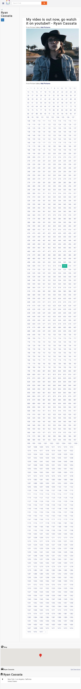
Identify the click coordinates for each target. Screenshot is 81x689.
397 (75, 222)
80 (54, 110)
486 (69, 255)
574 (59, 288)
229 (33, 164)
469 (33, 251)
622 (49, 306)
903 (54, 407)
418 (28, 233)
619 (33, 306)
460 (39, 248)
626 (69, 306)
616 (69, 302)
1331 (53, 592)
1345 (41, 599)
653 (54, 317)
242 (49, 168)
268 (28, 179)
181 (44, 146)
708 (28, 338)
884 (59, 400)
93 (58, 114)
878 (28, 400)
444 (59, 240)
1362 (47, 606)
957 (75, 425)
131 (44, 128)
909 (33, 411)
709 (33, 338)
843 (54, 385)
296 (69, 186)
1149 (65, 509)
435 (64, 237)
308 (28, 193)
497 (75, 259)
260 (39, 175)
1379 (53, 614)
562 (49, 284)
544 (59, 277)
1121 (41, 498)
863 (54, 393)
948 (28, 425)
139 (33, 132)
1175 (29, 523)
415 (64, 230)
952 (49, 425)
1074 (47, 476)
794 (59, 367)
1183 (29, 527)
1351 (29, 603)
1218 (47, 541)
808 (28, 374)
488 (28, 259)
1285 (65, 570)
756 (69, 353)
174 (59, 143)
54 (45, 103)
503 (54, 262)
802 (49, 371)
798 (28, 371)
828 (28, 382)
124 (59, 124)
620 (39, 306)
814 (59, 374)
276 (69, 179)
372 (49, 215)
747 (75, 349)
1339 (53, 596)
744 (59, 349)
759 (33, 356)
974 (59, 433)
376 (69, 215)
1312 (35, 585)
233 (54, 164)
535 (64, 273)
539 (33, 277)
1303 (29, 581)
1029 (65, 454)
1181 (65, 523)
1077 (65, 476)
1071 (29, 476)
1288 (35, 574)
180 (39, 146)
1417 (41, 632)
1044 (59, 462)
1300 (59, 577)
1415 (29, 632)
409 (33, 230)
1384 (35, 617)
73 (75, 106)
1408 (35, 628)
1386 (47, 617)
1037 (65, 458)
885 (64, 400)
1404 (59, 625)
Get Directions (75, 670)
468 (28, 251)
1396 (59, 621)
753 (54, 353)
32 (54, 95)
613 (54, 302)
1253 (65, 556)
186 (69, 146)
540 (39, 277)
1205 (65, 534)
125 (64, 124)
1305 (41, 581)
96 (71, 114)
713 (54, 338)
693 (54, 331)
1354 (47, 603)
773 (54, 360)
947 (75, 422)
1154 (47, 512)
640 (39, 313)
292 (49, 186)
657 (75, 317)
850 (39, 389)
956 (69, 425)
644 (59, 313)
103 (52, 117)
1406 (71, 625)
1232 (35, 548)
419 (33, 233)
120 (39, 124)
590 (39, 295)
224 (59, 161)
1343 (29, 599)
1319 (29, 588)
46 (62, 99)
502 (49, 262)
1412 (59, 628)
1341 (65, 596)
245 (64, 168)
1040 (35, 462)
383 (54, 219)
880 (39, 400)
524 (59, 269)
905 (64, 407)
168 (28, 143)
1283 (53, 570)
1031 (29, 458)
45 (58, 99)
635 (64, 309)
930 (39, 418)
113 (54, 121)
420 (39, 233)
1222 (71, 541)
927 (75, 414)
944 (59, 422)
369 (33, 215)
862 (49, 393)
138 (28, 132)
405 (64, 226)
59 (66, 103)
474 (59, 251)
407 (75, 226)
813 (54, 374)
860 (39, 393)
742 (49, 349)
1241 (41, 552)
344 (59, 204)
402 (49, 226)
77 (41, 110)
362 (49, 211)
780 (39, 364)
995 (64, 440)
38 (28, 99)
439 (33, 240)
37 (75, 95)
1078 (71, 476)
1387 (53, 617)
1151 (29, 512)
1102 (71, 487)
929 (33, 418)
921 (44, 414)
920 (39, 414)
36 (71, 95)
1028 (59, 454)
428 (28, 237)
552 (49, 280)
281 (44, 183)
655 (64, 317)
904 (59, 407)
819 (33, 378)
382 (49, 219)
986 (69, 436)
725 (64, 342)
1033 (41, 458)
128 (28, 128)
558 (28, 284)
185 (64, 146)
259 (33, 175)
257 (75, 172)
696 (69, 331)
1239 (29, 552)
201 (44, 153)
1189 (65, 527)
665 (64, 320)
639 (33, 313)
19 (49, 92)
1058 (47, 469)
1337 (41, 596)
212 (49, 157)
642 (49, 313)
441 (44, 240)
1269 (65, 563)
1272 (35, 567)
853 (54, 389)
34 (62, 95)
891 (44, 403)
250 (39, 172)
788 (28, 367)
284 (59, 183)
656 (69, 317)
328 (28, 201)
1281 (41, 570)
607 (75, 298)
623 (54, 306)
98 (28, 117)
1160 (35, 516)
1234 (47, 548)
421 (44, 233)
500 (39, 262)
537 (75, 273)
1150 (71, 509)
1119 (29, 498)
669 (33, 324)
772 (49, 360)
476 (69, 251)
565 (64, 284)
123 (54, 124)
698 (28, 335)
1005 (69, 443)
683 (54, 327)
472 (49, 251)
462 (49, 248)
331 (44, 201)
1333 (65, 592)
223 (54, 161)
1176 (35, 523)
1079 (29, 480)
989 (33, 440)
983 (54, 436)
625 (64, 306)
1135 (29, 505)
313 (54, 193)
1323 (53, 588)
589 (33, 295)
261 (44, 175)
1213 (65, 538)
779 (33, 364)
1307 (53, 581)
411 (44, 230)
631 (44, 309)
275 (64, 179)
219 (33, 161)
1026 (47, 454)
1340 (59, 596)
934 (59, 418)
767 (75, 356)
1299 (53, 577)
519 (33, 269)
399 (33, 226)
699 (33, 335)
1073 (41, 476)
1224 (35, 545)
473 (54, 251)
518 (28, 269)
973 (54, 433)
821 (44, 378)
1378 (47, 614)
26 (28, 95)
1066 (47, 472)
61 (75, 103)
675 (64, 324)
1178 (47, 523)
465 (64, 248)
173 (54, 143)
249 (33, 172)
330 (39, 201)
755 (64, 353)
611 (44, 302)
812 (49, 374)
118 (28, 124)
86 (28, 114)
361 (44, 211)
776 (69, 360)
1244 (59, 552)
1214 (71, 538)
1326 (71, 588)
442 (49, 240)
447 (75, 240)
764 (59, 356)
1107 (53, 490)
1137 (41, 505)
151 (44, 135)
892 (49, 403)
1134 (71, 501)
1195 (53, 530)
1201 (41, 534)
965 (64, 429)
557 (75, 280)
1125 (65, 498)
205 (64, 153)
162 (49, 139)
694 (59, 331)
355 (64, 208)
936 (69, 418)
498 (28, 262)
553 (54, 280)
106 (68, 117)
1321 (41, 588)
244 (59, 168)
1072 (35, 476)
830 (39, 382)
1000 (39, 443)
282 (49, 183)
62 (28, 106)
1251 (53, 556)
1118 (71, 494)
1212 (59, 538)
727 (75, 342)
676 (69, 324)
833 (54, 382)
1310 (71, 581)
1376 (35, 614)
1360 (35, 606)
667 (75, 320)
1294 (71, 574)
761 (44, 356)
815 (64, 374)
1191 (29, 530)
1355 (53, 603)
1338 (47, 596)
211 (44, 157)
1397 (65, 621)
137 (75, 128)
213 (54, 157)
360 (39, 211)
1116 (59, 494)
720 (39, 342)
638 (28, 313)
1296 (35, 577)
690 (39, 331)
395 (64, 222)
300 (39, 190)
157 (75, 135)
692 (49, 331)
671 (44, 324)
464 (59, 248)
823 (54, 378)
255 (64, 172)
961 (44, 429)
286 (69, 183)
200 (39, 153)
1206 (71, 534)
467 (75, 248)
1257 (41, 559)
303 (54, 190)
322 (49, 197)
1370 (47, 610)
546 (69, 277)
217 (75, 157)
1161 (41, 516)
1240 (35, 552)
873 (54, 396)
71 (66, 106)
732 (49, 346)
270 (39, 179)
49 (75, 99)
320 (39, 197)
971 (44, 433)
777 (75, 360)
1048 (35, 465)
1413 (65, 628)
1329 (41, 592)
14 (28, 92)
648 (28, 317)
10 (62, 88)
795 (64, 367)
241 (44, 168)
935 (64, 418)
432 (49, 237)
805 (64, 371)
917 (75, 411)
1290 (47, 574)
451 (44, 244)
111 (44, 121)
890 (39, 403)
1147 (53, 509)
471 (44, 251)
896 (69, 403)
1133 (65, 501)
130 (39, 128)
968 (28, 433)
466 (69, 248)
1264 (35, 563)
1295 (29, 577)
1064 (35, 472)
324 (59, 197)
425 (64, 233)
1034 (47, 458)
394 (59, 222)
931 (44, 418)
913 (54, 411)
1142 (71, 505)
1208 (35, 538)
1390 (71, 617)
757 (75, 353)
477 (75, 251)
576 (69, 288)
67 (49, 106)
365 (64, 211)
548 (28, 280)
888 (28, 403)
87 (32, 114)
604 (59, 298)
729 (33, 346)
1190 (71, 527)
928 (28, 418)
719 (33, 342)
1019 (53, 451)
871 (44, 396)
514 (59, 266)
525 (64, 269)
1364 (59, 606)
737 (75, 346)
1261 (65, 559)
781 (44, 364)
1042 (47, 462)
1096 (35, 487)
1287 (29, 574)
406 (69, 226)
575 (64, 288)
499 (33, 262)
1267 (53, 563)
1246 (71, 552)
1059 (53, 469)
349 (33, 208)
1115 (53, 494)
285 (64, 183)
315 (64, 193)
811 (44, 374)
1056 (35, 469)
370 (39, 215)
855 (64, 389)
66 (45, 106)
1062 (71, 469)
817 (75, 374)
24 (71, 92)
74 (28, 110)
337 (75, 201)
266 (69, 175)
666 (69, 320)
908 (28, 411)
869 (33, 396)
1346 (47, 599)
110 (39, 121)
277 (75, 179)
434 (59, 237)
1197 (65, 530)
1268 (59, 563)
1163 (53, 516)
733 (54, 346)
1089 (41, 483)
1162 (47, 516)
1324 (59, 588)
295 (64, 186)
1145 (41, 509)
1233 (41, 548)
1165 (65, 516)
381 (44, 219)
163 (54, 139)
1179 (53, 523)
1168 (35, 519)
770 (39, 360)
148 (28, 135)
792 (49, 367)
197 (75, 150)
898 (28, 407)
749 (33, 353)
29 (41, 95)
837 (75, 382)
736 (69, 346)
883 (54, 400)
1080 (35, 480)
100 (37, 117)
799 (33, 371)
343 (54, 204)
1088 (35, 483)
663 (54, 320)
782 (49, 364)
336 (69, 201)
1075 (53, 476)
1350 (71, 599)
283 (54, 183)
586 (69, 291)
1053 (65, 465)
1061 (65, 469)
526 (69, 269)
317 (75, 193)
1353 (41, 603)
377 (75, 215)
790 (39, 367)
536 (69, 273)
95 (66, 114)
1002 (51, 443)
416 (69, 230)
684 (59, 327)
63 (32, 106)
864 (59, 393)
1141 (65, 505)
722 (49, 342)
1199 (29, 534)
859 (33, 393)
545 (64, 277)
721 (44, 342)
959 (33, 429)
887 (75, 400)
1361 (41, 606)
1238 (71, 548)
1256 (35, 559)
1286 (71, 570)
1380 (59, 614)
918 (28, 414)
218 (28, 161)
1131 (53, 501)
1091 (53, 483)
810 (39, 374)
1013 (65, 447)
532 (49, 273)
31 (49, 95)
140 (39, 132)
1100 (59, 487)
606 (69, 298)
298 (28, 190)
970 (39, 433)
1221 (65, 541)
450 (39, 244)
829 (33, 382)
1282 (47, 570)
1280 (35, 570)
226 (69, 161)
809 (33, 374)
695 (64, 331)
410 (39, 230)
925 (64, 414)
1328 (35, 592)
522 (49, 269)
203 (54, 153)
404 (59, 226)
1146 (47, 509)
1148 (59, 509)
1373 (65, 610)
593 (54, 295)
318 (28, 197)
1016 (35, 451)
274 (59, 179)
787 (75, 364)
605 (64, 298)
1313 (41, 585)
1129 (41, 501)
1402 (47, 625)
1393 (41, 621)
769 (33, 360)
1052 (59, 465)
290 (39, 186)
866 (69, 393)
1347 (53, 599)
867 (75, 393)
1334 (71, 592)
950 (39, 425)
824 (59, 378)
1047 (29, 465)
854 (59, 389)
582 (49, 291)
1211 (53, 538)
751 (44, 353)
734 (59, 346)
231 (44, 164)
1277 (65, 567)
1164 (59, 516)
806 (69, 371)
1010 (47, 447)
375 (64, 215)
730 (39, 346)
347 (75, 204)
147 (75, 132)
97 (75, 114)
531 (44, 273)
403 (54, 226)
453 (54, 244)
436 (69, 237)
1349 (65, 599)
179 (33, 146)
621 (44, 306)
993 (54, 440)
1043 (53, 462)
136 (69, 128)
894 (59, 403)
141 (44, 132)
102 (47, 117)
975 (64, 433)
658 (28, 320)
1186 (47, 527)
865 (64, 393)
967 (75, 429)
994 (59, 440)
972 (49, 433)
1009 (41, 447)
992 (49, 440)
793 (54, 367)
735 (64, 346)
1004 (63, 443)
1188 (59, 527)
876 (69, 396)
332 (49, 201)
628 (28, 309)
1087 (29, 483)
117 (75, 121)
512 (49, 266)
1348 (59, 599)
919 (33, 414)
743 (54, 349)
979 (33, 436)
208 (28, 157)
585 (64, 291)
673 (54, 324)
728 (28, 346)
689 (33, 331)
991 (44, 440)
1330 (47, 592)
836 (69, 382)
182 (49, 146)
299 (33, 190)
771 (44, 360)
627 (75, 306)
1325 (65, 588)
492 (49, 259)
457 (75, 244)
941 (44, 422)
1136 (35, 505)
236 (69, 164)
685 (64, 327)
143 (54, 132)
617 (75, 302)
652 (49, 317)
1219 (53, 541)
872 (49, 396)
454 (59, 244)
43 (49, 99)
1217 (41, 541)
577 (75, 288)
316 (69, 193)
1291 (53, 574)
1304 (35, 581)
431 (44, 237)
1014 (71, 447)
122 (49, 124)
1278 (71, 567)
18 (45, 92)
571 (44, 288)
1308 (59, 581)
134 (59, 128)
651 (44, 317)
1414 (71, 628)
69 (58, 106)
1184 (35, 527)
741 (44, 349)
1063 (29, 472)
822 (49, 378)
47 (66, 99)
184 (59, 146)
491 (44, 259)
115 (64, 121)
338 (28, 204)
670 (39, 324)
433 (54, 237)
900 (39, 407)
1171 (53, 519)
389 (33, 222)
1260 (59, 559)
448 (28, 244)
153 (54, 135)
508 (28, 266)
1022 (71, 451)
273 (54, 179)
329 (33, 201)
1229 (65, 545)
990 (39, 440)
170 (39, 143)
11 (66, 88)
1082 (47, 480)
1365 (65, 606)
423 (54, 233)
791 (44, 367)
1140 (59, 505)
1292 (59, 574)
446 (69, 240)
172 (49, 143)
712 (49, 338)
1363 (53, 606)
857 (75, 389)
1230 (71, 545)
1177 (41, 523)
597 (75, 295)
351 (44, 208)
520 (39, 269)
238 (28, 168)
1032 (35, 458)
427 (75, 233)
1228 (59, 545)
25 (75, 92)
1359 (29, 606)
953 (54, 425)
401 (44, 226)
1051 (53, 465)
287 (75, 183)
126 (69, 124)
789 (33, 367)
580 (39, 291)
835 (64, 382)
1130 (47, 501)
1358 (71, 603)
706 (69, 335)
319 (33, 197)
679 (33, 327)
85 (75, 110)
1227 (53, 545)
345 (64, 204)
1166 (71, 516)
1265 (41, 563)
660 (39, 320)
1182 (71, 523)
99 (32, 117)
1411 (53, 628)
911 (44, 411)
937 (75, 418)
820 (39, 378)
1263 (29, 563)
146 (69, 132)
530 (39, 273)
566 (69, 284)
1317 (65, 585)
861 (44, 393)
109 (33, 121)
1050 (47, 465)
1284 (59, 570)
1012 (59, 447)
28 (37, 95)
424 (59, 233)
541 (44, 277)
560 (39, 284)
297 (75, 186)
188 (28, 150)
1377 (41, 614)
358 (28, 211)
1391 (29, 621)
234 (59, 164)
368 (28, 215)
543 (54, 277)
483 (54, 255)
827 (75, 378)
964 (59, 429)
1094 (71, 483)
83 (66, 110)
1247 (29, 556)
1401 (41, 625)
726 (69, 342)
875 (64, 396)
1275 (53, 567)
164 (59, 139)
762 (49, 356)
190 (39, 150)
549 (33, 280)
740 (39, 349)
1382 (71, 614)
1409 (41, 628)
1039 (29, 462)
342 (49, 204)
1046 (71, 462)
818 (28, 378)
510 (39, 266)
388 (28, 222)
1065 (41, 472)
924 (59, 414)
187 (75, 146)
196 (69, 150)
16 (37, 92)
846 (69, 385)
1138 (47, 505)
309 (33, 193)
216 (69, 157)
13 (74, 88)
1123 (53, 498)
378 (28, 219)
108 (28, 121)
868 (28, 396)
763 (54, 356)
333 (54, 201)
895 (64, 403)
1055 (29, 469)
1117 (65, 494)
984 (59, 436)
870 (39, 396)
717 (75, 338)
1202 (47, 534)
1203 (53, 534)
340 (39, 204)
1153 (41, 512)
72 (71, 106)
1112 (35, 494)
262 (49, 175)
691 (44, 331)
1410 (47, 628)
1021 (65, 451)
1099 (53, 487)
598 (28, 298)
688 (28, 331)
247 (75, 168)
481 (44, 255)
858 (28, 393)
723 (54, 342)
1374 (71, 610)
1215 (29, 541)
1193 (41, 530)
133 (54, 128)
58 (62, 103)
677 (75, 324)
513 (54, 266)
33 (58, 95)
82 (62, 110)
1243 (53, 552)
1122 (47, 498)
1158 (71, 512)
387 (75, 219)
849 (33, 389)
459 (33, 248)
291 (44, 186)
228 (28, 164)
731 (44, 346)
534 (59, 273)
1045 (65, 462)
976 (69, 433)
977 (75, 433)
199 (33, 153)
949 (33, 425)
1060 (59, 469)
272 (49, 179)
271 (44, 179)
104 (57, 117)
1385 (41, 617)
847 (75, 385)
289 (33, 186)
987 (75, 436)
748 (28, 353)
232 (49, 164)
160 (39, 139)
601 (44, 298)
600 (39, 298)
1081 (41, 480)
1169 (41, 519)
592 (49, 295)
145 (64, 132)
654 (59, 317)
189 (33, 150)
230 (39, 164)
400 (39, 226)
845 (64, 385)
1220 (59, 541)
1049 (41, 465)
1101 (65, 487)
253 (54, 172)
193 (54, 150)
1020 (59, 451)
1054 (71, 465)
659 (33, 320)
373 (54, 215)
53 (41, 103)
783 (54, 364)
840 (39, 385)
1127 (29, 501)
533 (54, 273)
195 (64, 150)
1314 (47, 585)
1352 (35, 603)
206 (69, 153)
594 (59, 295)
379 (33, 219)
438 (28, 240)
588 (28, 295)
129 (33, 128)
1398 (71, 621)
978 (28, 436)
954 (59, 425)
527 (75, 269)
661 (44, 320)
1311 (29, 585)
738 (28, 349)
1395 (53, 621)
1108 (59, 490)
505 (64, 262)
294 (59, 186)
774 (59, 360)
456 (69, 244)
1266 (47, 563)
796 (69, 367)
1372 (59, 610)
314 (59, 193)
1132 (59, 501)
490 (39, 259)
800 (39, 371)
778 (28, 364)
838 (28, 385)
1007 (29, 447)
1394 (47, 621)
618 (28, 306)
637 (75, 309)
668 (28, 324)
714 (59, 338)
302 (49, 190)
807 (75, 371)
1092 (59, 483)
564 (59, 284)
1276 (59, 567)
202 (49, 153)
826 (69, 378)
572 (49, 288)
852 (49, 389)
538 (28, 277)
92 (54, 114)
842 (49, 385)
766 (69, 356)
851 (44, 389)
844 (59, 385)
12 (70, 88)
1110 (71, 490)
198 (28, 153)
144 (59, 132)
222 (49, 161)
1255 (29, 559)
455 (64, 244)
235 (64, 164)
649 (33, 317)
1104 (35, 490)
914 (59, 411)
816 (69, 374)
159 (33, 139)
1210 (47, 538)
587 (75, 291)
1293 (65, 574)
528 (28, 273)
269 (33, 179)
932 (49, 418)
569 (33, 288)
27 (32, 95)
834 (59, 382)
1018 (47, 451)
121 (44, 124)
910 (39, 411)
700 (39, 335)
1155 (53, 512)
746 (69, 349)
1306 (47, 581)
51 (32, 103)
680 (39, 327)
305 (64, 190)
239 (33, 168)
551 (44, 280)
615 (64, 302)
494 (59, 259)
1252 (59, 556)
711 (44, 338)
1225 (41, 545)
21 (58, 92)
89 (41, 114)
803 (54, 371)
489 (33, 259)
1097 (41, 487)
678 (28, 327)
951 (44, 425)
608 (28, 302)
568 (28, 288)
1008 (35, 447)
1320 (35, 588)
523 (54, 269)
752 (49, 353)
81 (58, 110)
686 (69, 327)
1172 (59, 519)
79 (49, 110)
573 (54, 288)
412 (49, 230)
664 (59, 320)
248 (28, 172)
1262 (71, 559)
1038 (71, 458)
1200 (35, 534)
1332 (59, 592)
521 (44, 269)
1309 (65, 581)
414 (59, 230)
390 (39, 222)
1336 (35, 596)
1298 (47, 577)
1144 (35, 509)
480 (39, 255)
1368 (35, 610)
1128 (35, 501)
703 (54, 335)
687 (75, 327)
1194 (47, 530)
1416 (35, 632)
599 (33, 298)
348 (28, 208)
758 (28, 356)
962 (49, 429)
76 (37, 110)
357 (75, 208)
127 (75, 124)
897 (75, 403)
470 (39, 251)
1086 (71, 480)
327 (75, 197)
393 (54, 222)
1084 (59, 480)
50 (28, 103)
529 (33, 273)
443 (54, 240)
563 (54, 284)
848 (28, 389)
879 (33, 400)
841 (44, 385)
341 (44, 204)
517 (75, 266)
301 (44, 190)
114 (59, 121)
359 (33, 211)
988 (28, 440)
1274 (47, 567)
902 (49, 407)
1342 (71, 596)
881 (44, 400)
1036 (59, 458)
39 (32, 99)
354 (59, 208)
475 (64, 251)
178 (28, 146)
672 (49, 324)
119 (33, 124)
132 (49, 128)
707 (75, 335)
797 (75, 367)
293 (54, 186)
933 (54, 418)
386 (69, 219)
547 (75, 277)
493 (54, 259)
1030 (71, 454)
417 (75, 230)
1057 (41, 469)
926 (69, 414)
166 (69, 139)
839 (33, 385)
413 (54, 230)
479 (33, 255)
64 (37, 106)
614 (59, 302)
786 (69, 364)
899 (33, 407)
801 (44, 371)
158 (28, 139)
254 (59, 172)
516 (69, 266)
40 (37, 99)
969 (33, 433)
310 (39, 193)
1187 (53, 527)
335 (64, 201)
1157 (65, 512)
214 (59, 157)
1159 (29, 516)
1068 (59, 472)
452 (49, 244)
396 (69, 222)
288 (28, 186)
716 (69, 338)
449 (33, 244)
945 (64, 422)
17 (41, 92)
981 (44, 436)
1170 (47, 519)
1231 (29, 548)
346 (69, 204)
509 (33, 266)
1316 (59, 585)
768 (28, 360)
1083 (53, 480)
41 (41, 99)
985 (64, 436)
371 (44, 215)
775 (64, 360)
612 (49, 302)
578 (28, 291)
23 (66, 92)
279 (33, 183)
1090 (47, 483)
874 (59, 396)
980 (39, 436)
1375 (29, 614)
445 (64, 240)
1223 (29, 545)
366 (69, 211)
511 (44, 266)
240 (39, 168)
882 (49, 400)
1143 (29, 509)
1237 (65, 548)
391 (44, 222)
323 (54, 197)
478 (28, 255)
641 (44, 313)
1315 (53, 585)
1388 (59, 617)
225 (64, 161)
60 (71, 103)
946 (69, 422)
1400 (35, 625)
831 (44, 382)
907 (75, 407)
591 (44, 295)
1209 (41, 538)
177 (75, 143)
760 (39, 356)
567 (75, 284)
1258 (47, 559)
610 (39, 302)
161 (44, 139)
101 (42, 117)
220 (39, 161)
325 (64, 197)
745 (64, 349)
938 (28, 422)
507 (75, 262)
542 (49, 277)
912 (49, 411)
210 (39, 157)
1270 (71, 563)
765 (64, 356)
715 (64, 338)
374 (59, 215)
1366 (71, 606)
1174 (71, 519)
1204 (59, 534)
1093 (65, 483)
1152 (35, 512)
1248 (35, 556)
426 (69, 233)
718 (28, 342)
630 (39, 309)
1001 (45, 443)
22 (62, 92)
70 (62, 106)
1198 (71, 530)
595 (64, 295)
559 (33, 284)
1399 (29, 625)
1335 (29, 596)
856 (69, 389)
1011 (53, 447)
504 (59, 262)
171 (44, 143)
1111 (29, 494)
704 (59, 335)
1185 (41, 527)
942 (49, 422)
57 (58, 103)
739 (33, 349)
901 (44, 407)
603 (54, 298)
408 (28, 230)
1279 (29, 570)
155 (64, 135)
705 (64, 335)
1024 (35, 454)
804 (59, 371)
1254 (71, 556)
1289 (41, 574)
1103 (29, 490)
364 (59, 211)
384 (59, 219)
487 (75, 255)
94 (62, 114)
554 (59, 280)
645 (64, 313)
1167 (29, 519)
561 (44, 284)
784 (59, 364)
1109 (65, 490)
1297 (41, 577)
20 (54, 92)
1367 (29, 610)
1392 (35, 621)
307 (75, 190)
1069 (65, 472)
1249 (41, 556)
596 (69, 295)
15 (32, 92)
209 (33, 157)
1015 (29, 451)
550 (39, 280)
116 (69, 121)
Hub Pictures (45, 27)
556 (69, 280)
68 (54, 106)
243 (54, 168)
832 (49, 382)
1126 (71, 498)
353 (54, 208)
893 (54, 403)
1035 (53, 458)
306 (69, 190)
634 (59, 309)
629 (33, 309)
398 (28, 226)
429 (33, 237)
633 (54, 309)
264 (59, 175)
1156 (59, 512)
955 (64, 425)
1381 (65, 614)
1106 (47, 490)
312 (49, 193)
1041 (41, 462)
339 (33, 204)
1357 (65, 603)
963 (54, 429)
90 (45, 114)
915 (64, 411)
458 (28, 248)
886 (69, 400)
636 (69, 309)
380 (39, 219)
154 (59, 135)
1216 (35, 541)
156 (69, 135)
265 (64, 175)
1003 (57, 443)
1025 (41, 454)
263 (54, 175)
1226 (47, 545)
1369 (41, 610)
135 (64, 128)
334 (59, 201)
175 (64, 143)
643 (54, 313)
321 (44, 197)
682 (49, 327)
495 (64, 259)
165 (64, 139)
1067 (53, 472)
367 (75, 211)
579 (33, 291)
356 (69, 208)
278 (28, 183)
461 (44, 248)
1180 (59, 523)
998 (28, 443)
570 (39, 288)
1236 (59, 548)
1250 (47, 556)
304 (59, 190)
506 (69, 262)
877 (75, 396)
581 (44, 291)
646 (69, 313)
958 (28, 429)
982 (49, 436)
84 (71, 110)
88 (37, 114)
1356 (59, 603)
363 (54, 211)
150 (39, 135)
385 (64, 219)
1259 (53, 559)
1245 (65, 552)
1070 (71, 472)
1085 (65, 480)
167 (75, 139)
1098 (47, 487)
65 (41, 106)
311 (44, 193)
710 (39, 338)
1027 (53, 454)
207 (75, 153)
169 (33, 143)
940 (39, 422)
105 (63, 117)
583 (54, 291)
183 (54, 146)
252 (49, 172)
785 (64, 364)
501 (44, 262)
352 (49, 208)
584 (59, 291)
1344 (35, 599)
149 (33, 135)
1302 (71, 577)
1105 (41, 490)
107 (73, 117)
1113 (41, 494)
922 (49, 414)
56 (54, 103)
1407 (29, 628)
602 (49, 298)
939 (33, 422)
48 (71, 99)
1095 (29, 487)
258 (28, 175)
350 (39, 208)
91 (49, 114)
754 (59, 353)
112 (49, 121)
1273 (41, 567)
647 (75, 313)
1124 (59, 498)
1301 (65, 577)
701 (44, 335)
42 (45, 99)
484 (59, 255)
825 (64, 378)
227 (75, 161)
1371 (53, 610)
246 (69, 168)
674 (59, 324)
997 (75, 440)
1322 (47, 588)
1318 (71, 585)
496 (69, 259)
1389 (65, 617)
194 (59, 150)
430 (39, 237)
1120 (35, 498)
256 (69, 172)
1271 (29, 567)
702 (49, 335)
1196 (59, 530)
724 (59, 342)
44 (54, 99)
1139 (53, 505)
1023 (29, 454)
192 (49, 150)
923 (54, 414)
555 (64, 280)
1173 (65, 519)
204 (59, 153)
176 (69, 143)
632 (49, 309)
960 (39, 429)
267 (75, 175)
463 (54, 248)
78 (45, 110)
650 (39, 317)
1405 (65, 625)
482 (49, 255)
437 (75, 237)
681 (44, 327)
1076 (59, 476)
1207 (29, 538)
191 (44, 150)
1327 (29, 592)
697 (75, 331)
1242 (47, 552)
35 (66, 95)
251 (44, 172)
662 (49, 320)
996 (69, 440)
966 (69, 429)
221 (44, 161)
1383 (29, 617)
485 (64, 255)
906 (69, 407)
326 (69, 197)
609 (33, 302)
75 (32, 110)
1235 (53, 548)
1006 (75, 443)
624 (59, 306)
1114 (47, 494)
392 (49, 222)
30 (45, 95)
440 (39, 240)
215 (64, 157)
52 (37, 103)
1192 (35, 530)
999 (33, 443)
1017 (41, 451)
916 (69, 411)
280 (39, 183)
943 (54, 422)
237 (75, 164)
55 (49, 103)
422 (49, 233)
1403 (53, 625)
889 (33, 403)
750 (39, 353)
